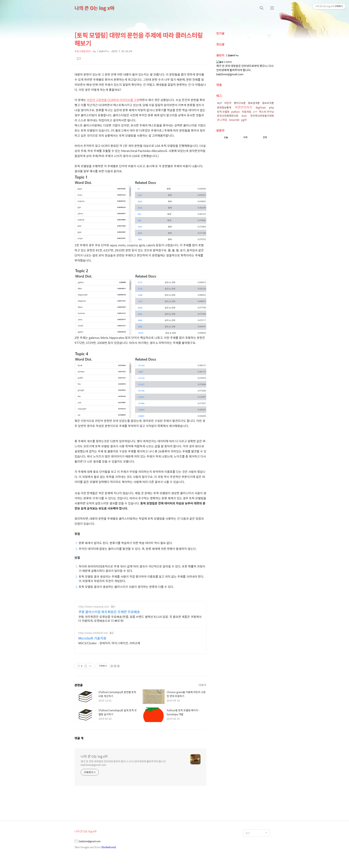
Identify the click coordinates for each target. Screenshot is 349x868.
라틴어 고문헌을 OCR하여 (103, 100)
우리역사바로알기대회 (262, 116)
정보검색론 (254, 103)
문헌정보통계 (224, 107)
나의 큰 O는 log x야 (94, 7)
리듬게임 (246, 112)
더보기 (202, 685)
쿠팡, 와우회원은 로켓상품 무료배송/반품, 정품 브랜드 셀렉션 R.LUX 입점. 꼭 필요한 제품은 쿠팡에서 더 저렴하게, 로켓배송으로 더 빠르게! (140, 618)
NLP (219, 103)
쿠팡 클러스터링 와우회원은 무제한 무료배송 (109, 612)
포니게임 (222, 120)
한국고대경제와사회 (227, 116)
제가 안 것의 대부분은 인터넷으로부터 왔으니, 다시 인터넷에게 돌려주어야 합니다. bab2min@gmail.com (124, 763)
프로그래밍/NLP (83, 51)
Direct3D (234, 120)
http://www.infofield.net (93, 632)
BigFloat (261, 107)
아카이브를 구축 (129, 100)
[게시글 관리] (90, 666)
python (235, 112)
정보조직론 (268, 103)
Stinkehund (108, 847)
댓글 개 (79, 738)
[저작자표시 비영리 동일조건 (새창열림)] (115, 666)
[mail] (77, 841)
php (271, 107)
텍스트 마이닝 (266, 112)
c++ (255, 112)
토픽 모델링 (223, 112)
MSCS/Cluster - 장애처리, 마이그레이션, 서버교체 (109, 643)
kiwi (244, 116)
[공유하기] (85, 666)
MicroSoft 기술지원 (92, 638)
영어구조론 (240, 103)
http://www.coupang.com (93, 606)
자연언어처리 (243, 107)
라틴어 (227, 103)
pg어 (244, 120)
